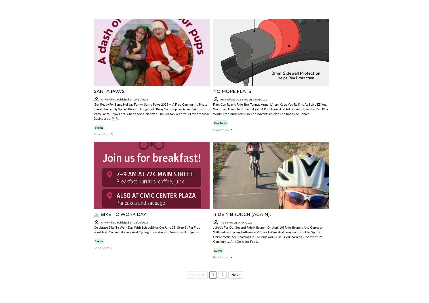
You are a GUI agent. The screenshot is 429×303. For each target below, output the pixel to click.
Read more (102, 134)
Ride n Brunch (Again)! (242, 214)
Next (235, 275)
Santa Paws (109, 91)
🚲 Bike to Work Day (120, 214)
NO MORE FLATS (232, 91)
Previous (197, 275)
